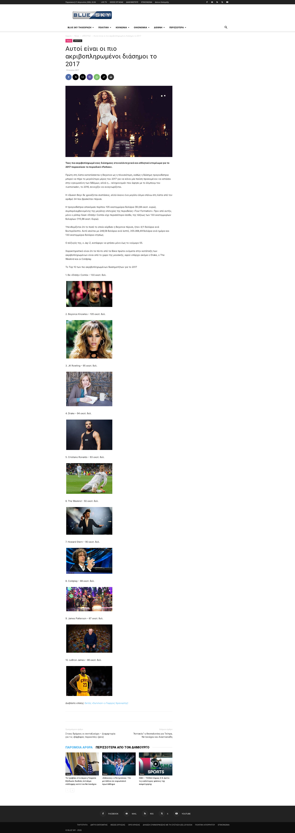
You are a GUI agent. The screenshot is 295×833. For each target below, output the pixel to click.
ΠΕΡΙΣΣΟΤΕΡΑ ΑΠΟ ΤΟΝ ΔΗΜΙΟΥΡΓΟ (122, 747)
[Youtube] (227, 2)
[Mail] (212, 2)
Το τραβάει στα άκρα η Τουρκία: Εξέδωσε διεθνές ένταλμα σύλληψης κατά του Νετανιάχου (80, 781)
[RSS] (217, 2)
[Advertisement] (174, 15)
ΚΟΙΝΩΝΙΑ (121, 27)
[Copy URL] (104, 77)
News (76, 36)
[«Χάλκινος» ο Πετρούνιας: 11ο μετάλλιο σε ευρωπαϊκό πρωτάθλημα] (119, 763)
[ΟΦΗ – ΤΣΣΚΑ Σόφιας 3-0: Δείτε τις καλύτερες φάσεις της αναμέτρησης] (155, 763)
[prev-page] (67, 790)
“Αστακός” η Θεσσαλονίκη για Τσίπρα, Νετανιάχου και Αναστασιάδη (152, 735)
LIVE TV (104, 2)
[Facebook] (207, 2)
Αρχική (68, 36)
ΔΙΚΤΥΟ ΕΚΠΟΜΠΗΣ (99, 824)
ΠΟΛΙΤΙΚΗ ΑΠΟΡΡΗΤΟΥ (205, 824)
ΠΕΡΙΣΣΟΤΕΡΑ (176, 27)
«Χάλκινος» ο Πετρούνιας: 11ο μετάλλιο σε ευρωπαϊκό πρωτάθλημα (116, 781)
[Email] (83, 77)
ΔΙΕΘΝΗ (158, 27)
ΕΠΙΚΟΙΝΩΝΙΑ (146, 2)
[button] (226, 27)
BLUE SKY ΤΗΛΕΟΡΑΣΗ (79, 27)
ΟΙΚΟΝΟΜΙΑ (140, 27)
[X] (222, 2)
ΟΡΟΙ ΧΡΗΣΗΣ (134, 824)
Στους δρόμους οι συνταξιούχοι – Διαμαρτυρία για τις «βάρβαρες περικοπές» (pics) (90, 735)
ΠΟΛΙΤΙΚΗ (103, 27)
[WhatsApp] (97, 77)
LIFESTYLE (86, 36)
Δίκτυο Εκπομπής (162, 2)
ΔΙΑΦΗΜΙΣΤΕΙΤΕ (132, 2)
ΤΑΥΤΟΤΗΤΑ (82, 824)
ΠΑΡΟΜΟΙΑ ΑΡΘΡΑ (79, 747)
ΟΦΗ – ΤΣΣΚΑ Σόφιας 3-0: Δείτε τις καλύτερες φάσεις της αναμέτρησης (154, 781)
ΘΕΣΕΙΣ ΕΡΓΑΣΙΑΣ (116, 2)
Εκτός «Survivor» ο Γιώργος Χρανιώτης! (106, 703)
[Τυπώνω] (111, 77)
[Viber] (90, 77)
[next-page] (72, 790)
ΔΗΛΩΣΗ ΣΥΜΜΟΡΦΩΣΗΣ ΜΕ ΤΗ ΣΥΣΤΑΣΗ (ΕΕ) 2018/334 (167, 824)
